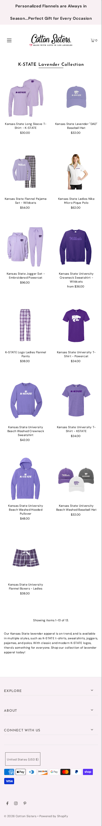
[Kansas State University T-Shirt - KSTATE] (76, 399)
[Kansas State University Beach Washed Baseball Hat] (76, 478)
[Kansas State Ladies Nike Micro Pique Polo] (76, 171)
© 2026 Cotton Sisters (20, 816)
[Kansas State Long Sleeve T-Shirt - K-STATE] (25, 96)
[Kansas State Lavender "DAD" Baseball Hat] (76, 96)
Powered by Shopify (53, 816)
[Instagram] (16, 804)
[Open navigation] (15, 40)
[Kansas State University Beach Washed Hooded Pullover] (25, 478)
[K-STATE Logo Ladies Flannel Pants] (25, 325)
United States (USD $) (22, 759)
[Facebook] (7, 804)
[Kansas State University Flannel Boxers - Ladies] (25, 557)
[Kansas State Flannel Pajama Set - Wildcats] (25, 171)
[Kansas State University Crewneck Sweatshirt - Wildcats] (76, 246)
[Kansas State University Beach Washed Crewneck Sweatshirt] (25, 399)
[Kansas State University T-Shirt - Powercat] (76, 325)
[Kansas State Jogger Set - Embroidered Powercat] (25, 246)
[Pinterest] (25, 804)
